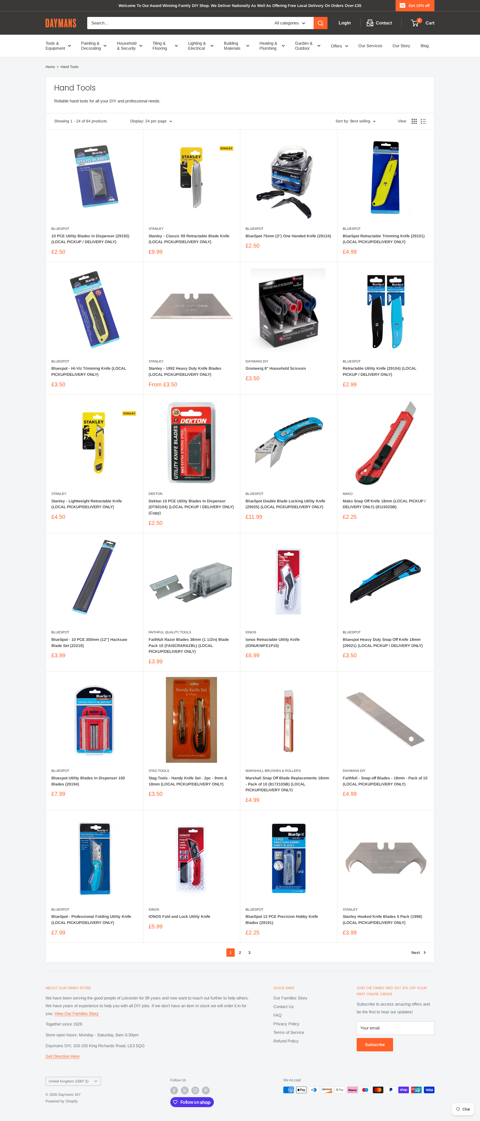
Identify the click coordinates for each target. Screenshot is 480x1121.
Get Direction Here (62, 1056)
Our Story (401, 45)
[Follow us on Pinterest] (206, 1090)
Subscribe (375, 1044)
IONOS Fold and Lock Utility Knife (179, 916)
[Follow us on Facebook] (174, 1090)
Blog (425, 45)
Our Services (370, 45)
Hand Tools (70, 67)
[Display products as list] (423, 121)
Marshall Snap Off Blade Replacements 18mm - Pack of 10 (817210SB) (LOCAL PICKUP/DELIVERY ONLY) (287, 784)
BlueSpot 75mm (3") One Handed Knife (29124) (288, 236)
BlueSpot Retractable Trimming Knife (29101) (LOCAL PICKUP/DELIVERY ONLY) (384, 239)
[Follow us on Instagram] (195, 1090)
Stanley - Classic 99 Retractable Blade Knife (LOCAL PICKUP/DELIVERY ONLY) (189, 239)
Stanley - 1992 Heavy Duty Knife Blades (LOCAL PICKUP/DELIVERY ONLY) (185, 371)
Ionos (251, 632)
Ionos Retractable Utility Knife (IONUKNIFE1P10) (273, 642)
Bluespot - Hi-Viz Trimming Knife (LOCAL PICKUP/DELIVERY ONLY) (88, 371)
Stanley (156, 229)
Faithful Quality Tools (170, 632)
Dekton (155, 494)
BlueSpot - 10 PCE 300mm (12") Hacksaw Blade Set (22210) (89, 642)
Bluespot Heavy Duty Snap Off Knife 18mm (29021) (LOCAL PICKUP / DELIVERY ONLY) (383, 642)
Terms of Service (288, 1032)
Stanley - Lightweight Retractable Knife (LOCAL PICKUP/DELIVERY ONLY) (86, 504)
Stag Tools (159, 771)
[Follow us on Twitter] (185, 1090)
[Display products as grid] (414, 121)
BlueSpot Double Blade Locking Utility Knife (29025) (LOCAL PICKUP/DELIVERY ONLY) (285, 504)
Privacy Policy (286, 1023)
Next (415, 952)
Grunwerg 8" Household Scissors (276, 368)
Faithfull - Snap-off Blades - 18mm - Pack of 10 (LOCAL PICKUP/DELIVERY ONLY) (385, 781)
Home (50, 67)
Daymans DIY (257, 361)
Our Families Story (290, 998)
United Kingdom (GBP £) (68, 1081)
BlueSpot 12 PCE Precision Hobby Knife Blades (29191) (282, 919)
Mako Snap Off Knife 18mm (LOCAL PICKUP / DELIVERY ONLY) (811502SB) (384, 504)
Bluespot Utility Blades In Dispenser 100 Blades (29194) (88, 781)
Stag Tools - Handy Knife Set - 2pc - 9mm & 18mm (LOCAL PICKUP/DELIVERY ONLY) (188, 781)
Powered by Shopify (62, 1101)
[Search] (321, 23)
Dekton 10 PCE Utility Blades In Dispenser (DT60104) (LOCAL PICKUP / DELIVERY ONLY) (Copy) (191, 507)
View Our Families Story (76, 1013)
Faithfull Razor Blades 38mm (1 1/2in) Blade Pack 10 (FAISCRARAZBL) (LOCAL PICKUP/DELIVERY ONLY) (189, 645)
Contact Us (283, 1006)
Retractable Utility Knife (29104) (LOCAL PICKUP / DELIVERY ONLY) (379, 371)
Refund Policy (286, 1041)
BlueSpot (60, 229)
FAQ (277, 1015)
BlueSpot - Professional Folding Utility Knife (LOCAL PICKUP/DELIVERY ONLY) (91, 919)
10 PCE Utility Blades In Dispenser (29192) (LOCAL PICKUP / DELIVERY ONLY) (90, 239)
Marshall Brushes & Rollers (273, 771)
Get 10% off (419, 5)
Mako (347, 494)
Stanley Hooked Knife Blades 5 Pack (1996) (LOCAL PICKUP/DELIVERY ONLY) (382, 919)
